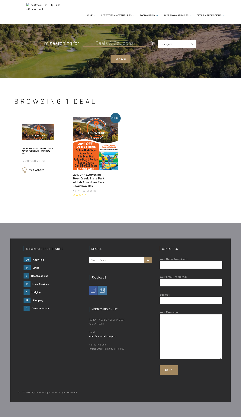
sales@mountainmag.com (103, 336)
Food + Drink (147, 15)
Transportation (37, 308)
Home (89, 15)
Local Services (37, 283)
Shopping (34, 300)
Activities (79, 190)
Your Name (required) (173, 259)
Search (120, 59)
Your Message (169, 312)
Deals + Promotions (209, 15)
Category (167, 43)
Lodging (92, 190)
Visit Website (36, 169)
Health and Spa (37, 275)
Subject (165, 294)
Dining (32, 267)
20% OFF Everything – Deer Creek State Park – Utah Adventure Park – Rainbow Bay (88, 180)
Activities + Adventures (116, 15)
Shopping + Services (175, 15)
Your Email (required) (173, 277)
